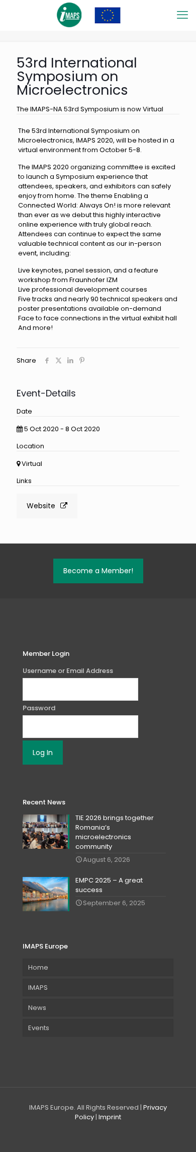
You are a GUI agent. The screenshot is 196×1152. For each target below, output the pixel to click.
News (37, 1007)
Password (39, 708)
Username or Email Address (68, 670)
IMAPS (38, 987)
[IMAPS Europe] (98, 15)
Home (38, 967)
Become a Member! (98, 571)
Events (38, 1028)
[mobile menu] (182, 15)
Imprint (110, 1117)
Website (41, 506)
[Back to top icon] (175, 1131)
